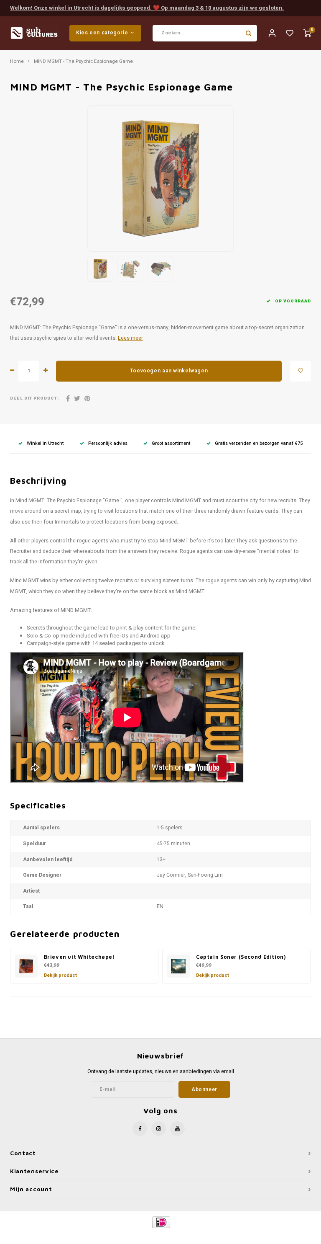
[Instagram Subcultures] (158, 1128)
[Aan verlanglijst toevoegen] (300, 371)
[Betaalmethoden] (160, 1222)
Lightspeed (180, 1236)
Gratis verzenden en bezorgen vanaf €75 (259, 443)
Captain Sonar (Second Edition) (241, 957)
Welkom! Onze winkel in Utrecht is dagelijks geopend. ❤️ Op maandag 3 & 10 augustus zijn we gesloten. (147, 8)
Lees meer (130, 338)
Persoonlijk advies (107, 443)
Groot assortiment (171, 443)
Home (17, 61)
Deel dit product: (34, 398)
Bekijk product (60, 975)
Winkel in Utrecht (45, 443)
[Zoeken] (248, 33)
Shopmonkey (232, 1236)
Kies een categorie (102, 32)
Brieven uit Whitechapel (79, 957)
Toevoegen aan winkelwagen (169, 370)
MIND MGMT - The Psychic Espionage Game (83, 61)
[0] (307, 33)
